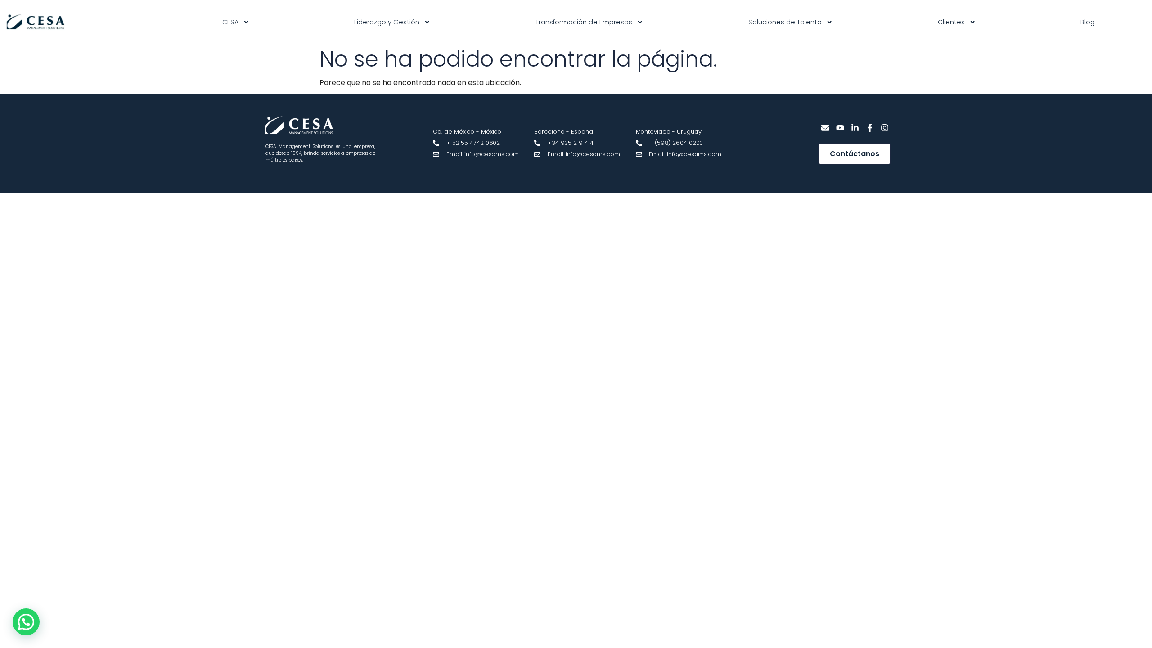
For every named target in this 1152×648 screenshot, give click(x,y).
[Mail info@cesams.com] (825, 128)
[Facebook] (869, 128)
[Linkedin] (855, 128)
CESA (230, 22)
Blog (1087, 22)
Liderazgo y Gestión (386, 22)
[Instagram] (884, 128)
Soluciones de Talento (785, 22)
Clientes (951, 22)
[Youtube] (840, 128)
